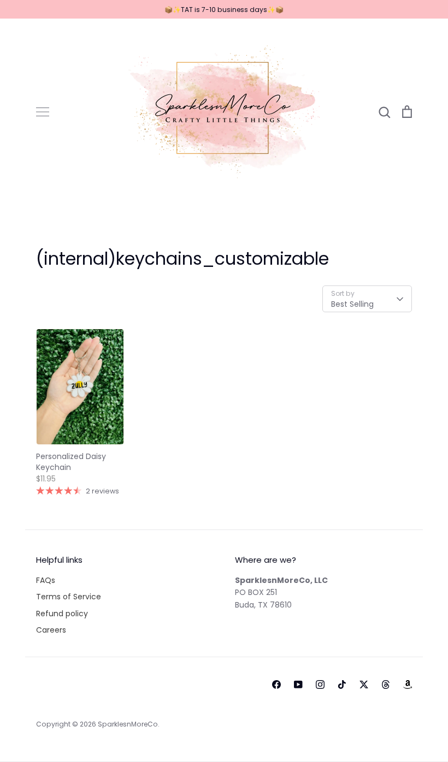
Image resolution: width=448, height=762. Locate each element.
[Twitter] (364, 684)
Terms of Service (68, 596)
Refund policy (62, 613)
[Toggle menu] (43, 111)
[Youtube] (298, 684)
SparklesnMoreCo (128, 724)
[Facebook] (276, 684)
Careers (51, 629)
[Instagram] (320, 684)
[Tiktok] (342, 684)
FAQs (45, 580)
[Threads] (386, 684)
